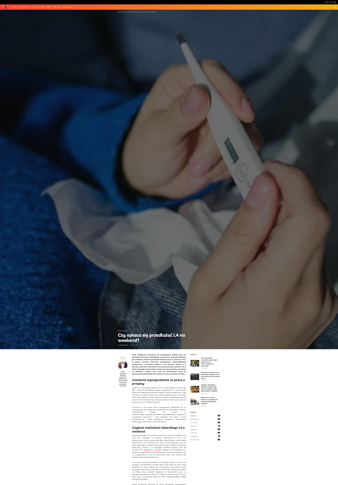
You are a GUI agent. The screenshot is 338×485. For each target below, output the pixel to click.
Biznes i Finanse (123, 330)
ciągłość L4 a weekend (153, 450)
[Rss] (335, 2)
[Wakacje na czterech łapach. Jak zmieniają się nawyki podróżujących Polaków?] (194, 401)
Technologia (193, 433)
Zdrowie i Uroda (194, 440)
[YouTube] (333, 2)
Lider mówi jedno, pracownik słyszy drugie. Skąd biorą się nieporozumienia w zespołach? (209, 362)
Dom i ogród (193, 422)
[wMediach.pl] (5, 7)
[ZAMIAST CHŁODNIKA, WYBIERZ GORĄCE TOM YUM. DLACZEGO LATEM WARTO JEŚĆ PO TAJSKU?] (194, 389)
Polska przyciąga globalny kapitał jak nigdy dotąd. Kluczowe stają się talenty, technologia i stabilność (122, 379)
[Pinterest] (329, 2)
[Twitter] (327, 2)
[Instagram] (331, 2)
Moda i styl (193, 426)
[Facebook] (325, 2)
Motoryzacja (193, 429)
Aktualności (193, 416)
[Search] (334, 7)
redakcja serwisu (123, 345)
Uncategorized (194, 436)
